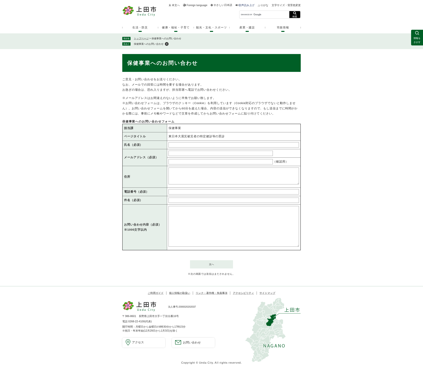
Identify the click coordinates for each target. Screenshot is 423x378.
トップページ (141, 38)
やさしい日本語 (223, 5)
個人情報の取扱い (179, 293)
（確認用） (280, 161)
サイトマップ (267, 293)
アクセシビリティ (243, 293)
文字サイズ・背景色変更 (286, 5)
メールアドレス (141, 157)
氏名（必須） (133, 144)
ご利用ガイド (156, 293)
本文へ (176, 5)
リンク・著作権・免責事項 (211, 293)
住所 (127, 176)
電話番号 (136, 191)
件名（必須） (133, 200)
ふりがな (263, 5)
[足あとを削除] (167, 44)
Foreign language (197, 5)
